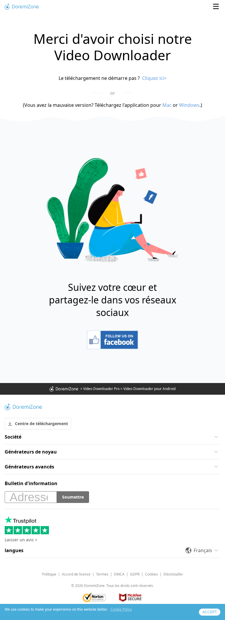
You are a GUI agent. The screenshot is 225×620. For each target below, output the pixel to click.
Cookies (151, 574)
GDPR (134, 574)
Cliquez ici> (154, 78)
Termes (102, 574)
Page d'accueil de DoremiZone (22, 6)
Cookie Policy (121, 609)
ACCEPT (209, 612)
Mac (167, 105)
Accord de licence (76, 574)
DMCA (119, 574)
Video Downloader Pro (101, 388)
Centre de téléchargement (41, 423)
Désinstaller (173, 574)
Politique (49, 574)
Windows (189, 105)
